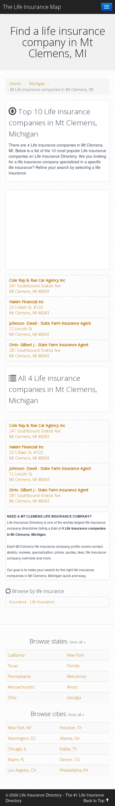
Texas (13, 665)
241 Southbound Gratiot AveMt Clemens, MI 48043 (37, 286)
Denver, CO (70, 759)
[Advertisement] (53, 229)
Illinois (72, 687)
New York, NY (19, 727)
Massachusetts (21, 687)
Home (15, 83)
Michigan (37, 83)
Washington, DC (22, 738)
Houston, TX (71, 727)
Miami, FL (16, 759)
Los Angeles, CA (22, 770)
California (16, 655)
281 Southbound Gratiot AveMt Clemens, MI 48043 (48, 350)
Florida (73, 665)
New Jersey (76, 676)
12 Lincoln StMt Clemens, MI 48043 (50, 329)
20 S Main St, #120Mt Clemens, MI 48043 (29, 307)
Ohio (12, 697)
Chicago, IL (17, 749)
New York (75, 655)
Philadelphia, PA (74, 770)
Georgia (74, 697)
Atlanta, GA (69, 738)
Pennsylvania (19, 676)
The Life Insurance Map (32, 7)
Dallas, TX (68, 749)
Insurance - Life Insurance (32, 601)
